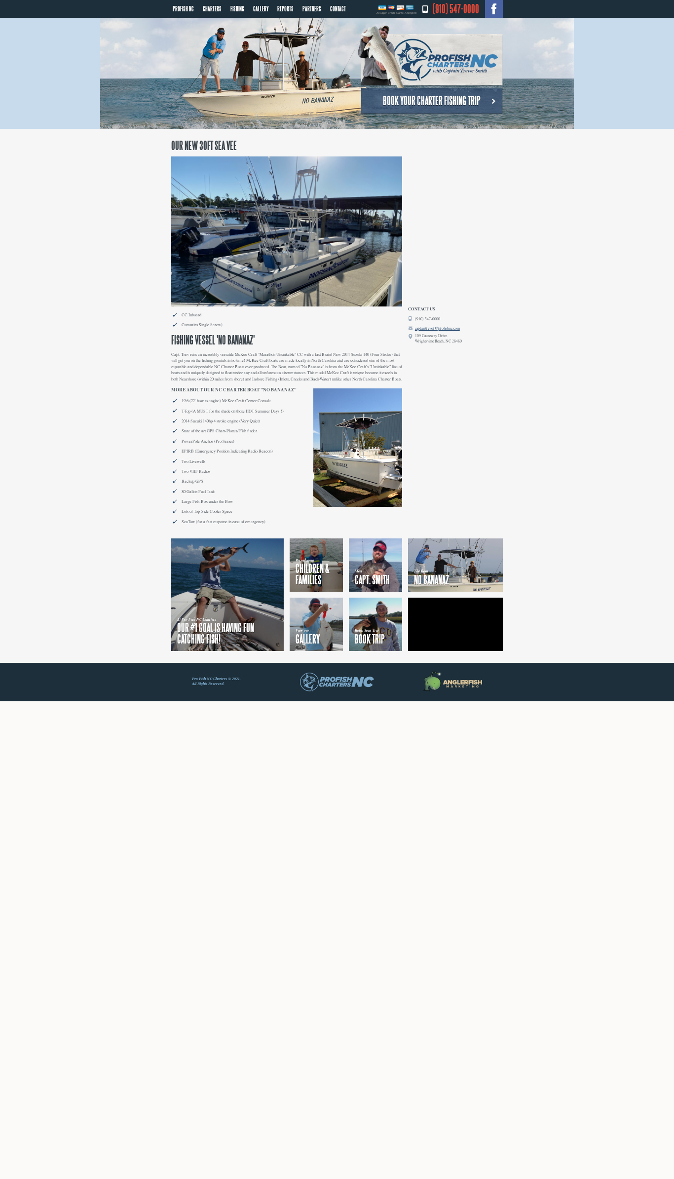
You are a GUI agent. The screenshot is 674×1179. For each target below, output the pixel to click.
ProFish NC (183, 8)
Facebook (494, 9)
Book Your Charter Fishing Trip (432, 100)
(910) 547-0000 (456, 8)
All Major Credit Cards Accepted (396, 12)
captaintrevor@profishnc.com (437, 328)
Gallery (259, 8)
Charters (211, 8)
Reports (283, 8)
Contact (335, 8)
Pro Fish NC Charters (430, 56)
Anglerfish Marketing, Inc (452, 681)
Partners (309, 8)
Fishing (236, 8)
